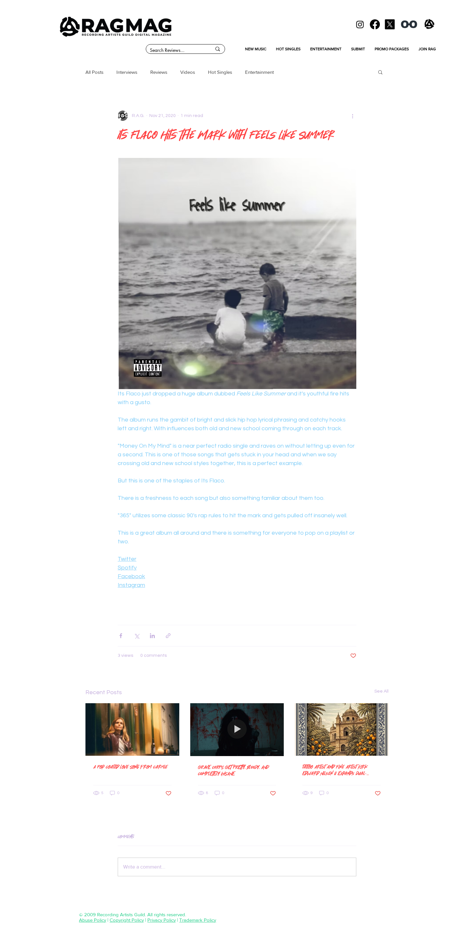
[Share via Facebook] (121, 636)
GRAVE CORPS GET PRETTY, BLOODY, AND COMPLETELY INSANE (233, 770)
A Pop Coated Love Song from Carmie (130, 766)
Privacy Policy (161, 920)
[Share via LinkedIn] (152, 636)
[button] (380, 71)
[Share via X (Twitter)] (136, 636)
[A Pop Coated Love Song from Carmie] (132, 729)
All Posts (94, 72)
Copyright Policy (127, 920)
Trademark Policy (197, 920)
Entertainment (259, 72)
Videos (187, 72)
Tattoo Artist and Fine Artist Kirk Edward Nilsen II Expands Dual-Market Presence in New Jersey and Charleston (340, 769)
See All (381, 691)
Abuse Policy (92, 920)
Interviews (126, 72)
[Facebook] (375, 24)
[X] (390, 24)
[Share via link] (168, 636)
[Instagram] (360, 24)
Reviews (158, 72)
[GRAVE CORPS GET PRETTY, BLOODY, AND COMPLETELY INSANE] (237, 729)
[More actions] (352, 116)
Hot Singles (220, 72)
